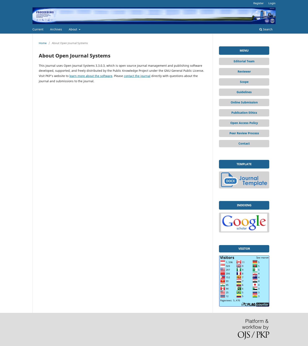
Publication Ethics (244, 113)
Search (267, 29)
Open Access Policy (244, 123)
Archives (56, 29)
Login (272, 3)
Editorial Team (244, 61)
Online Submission (244, 102)
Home (43, 43)
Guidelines (244, 92)
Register (258, 3)
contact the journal (137, 76)
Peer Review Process (244, 133)
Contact (244, 143)
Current (37, 29)
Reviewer (244, 71)
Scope (244, 82)
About (73, 29)
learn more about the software (90, 76)
